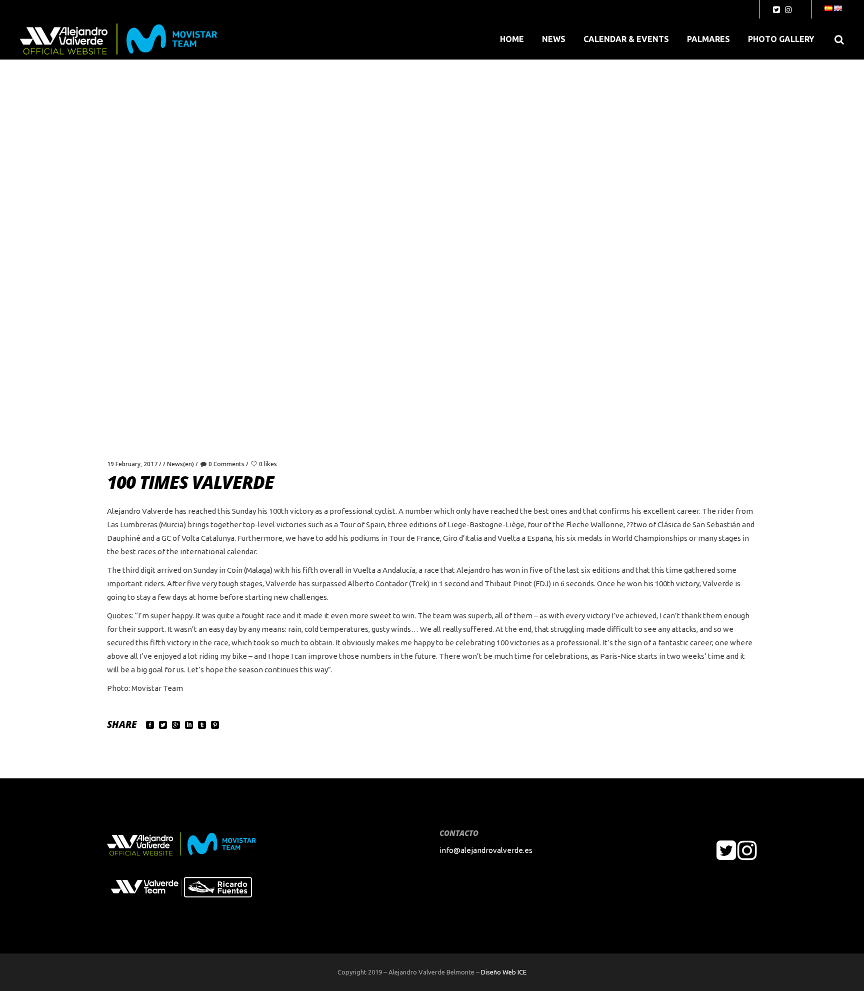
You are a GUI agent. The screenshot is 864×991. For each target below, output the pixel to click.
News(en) (180, 464)
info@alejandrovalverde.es (486, 850)
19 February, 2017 (132, 464)
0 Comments (226, 464)
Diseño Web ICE (503, 971)
